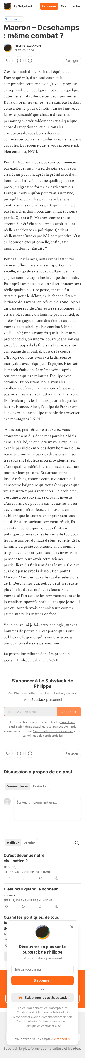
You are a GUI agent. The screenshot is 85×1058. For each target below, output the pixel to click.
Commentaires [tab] (17, 786)
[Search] (76, 842)
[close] (71, 926)
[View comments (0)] (19, 60)
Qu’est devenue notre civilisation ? (24, 858)
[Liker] (8, 60)
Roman (9, 895)
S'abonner (49, 6)
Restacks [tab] (39, 786)
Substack (10, 1048)
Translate (13, 19)
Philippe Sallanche (28, 45)
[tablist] (26, 786)
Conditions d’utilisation (32, 1012)
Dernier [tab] (29, 843)
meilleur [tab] (12, 843)
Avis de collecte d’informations (37, 1021)
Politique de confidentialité (42, 1026)
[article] (42, 867)
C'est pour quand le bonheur (31, 889)
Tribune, (10, 866)
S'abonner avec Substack (46, 997)
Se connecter (70, 6)
